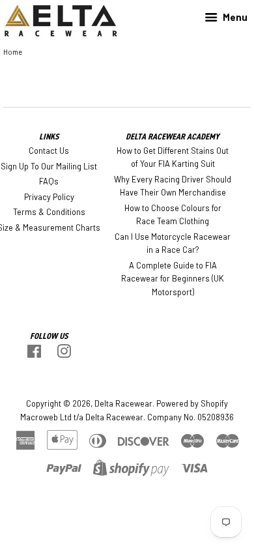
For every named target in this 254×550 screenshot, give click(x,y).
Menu (234, 17)
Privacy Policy (49, 197)
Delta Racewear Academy (172, 136)
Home (12, 52)
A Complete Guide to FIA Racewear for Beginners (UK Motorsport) (172, 278)
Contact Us (49, 150)
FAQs (49, 181)
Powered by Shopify (192, 403)
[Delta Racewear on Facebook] (34, 354)
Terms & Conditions (49, 212)
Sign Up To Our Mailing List (49, 166)
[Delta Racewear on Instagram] (64, 354)
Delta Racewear (123, 403)
